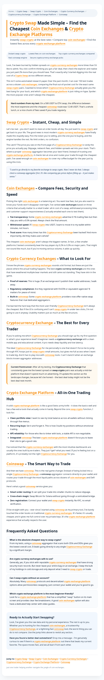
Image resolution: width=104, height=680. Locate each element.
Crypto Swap (22, 11)
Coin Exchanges (51, 11)
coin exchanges (76, 39)
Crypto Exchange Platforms (46, 31)
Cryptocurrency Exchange (19, 14)
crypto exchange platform (50, 43)
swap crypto (27, 39)
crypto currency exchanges (63, 65)
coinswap (52, 106)
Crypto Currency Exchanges (72, 11)
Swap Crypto (35, 11)
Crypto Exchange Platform (44, 14)
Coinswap (63, 14)
